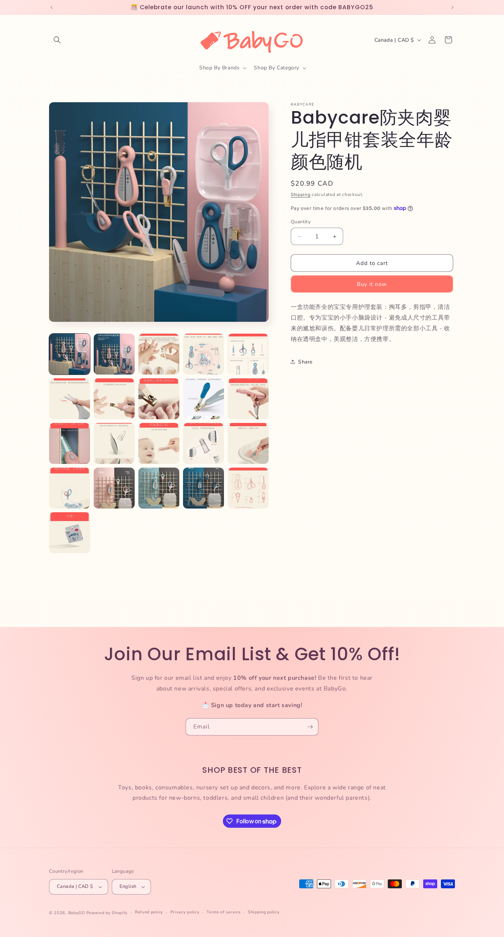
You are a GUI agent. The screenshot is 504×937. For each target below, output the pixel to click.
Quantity (301, 221)
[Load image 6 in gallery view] (69, 398)
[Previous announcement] (52, 7)
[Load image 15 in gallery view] (248, 443)
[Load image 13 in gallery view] (158, 443)
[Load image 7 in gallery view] (114, 398)
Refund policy (149, 912)
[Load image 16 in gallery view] (69, 488)
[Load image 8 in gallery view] (158, 398)
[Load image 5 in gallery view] (248, 354)
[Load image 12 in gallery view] (114, 443)
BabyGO (76, 913)
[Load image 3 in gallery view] (158, 354)
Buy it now (372, 284)
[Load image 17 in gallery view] (114, 488)
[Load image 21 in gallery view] (69, 532)
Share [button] (305, 361)
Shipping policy (264, 912)
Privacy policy (185, 912)
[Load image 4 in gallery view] (203, 354)
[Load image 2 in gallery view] (114, 354)
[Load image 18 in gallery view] (158, 488)
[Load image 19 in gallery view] (203, 488)
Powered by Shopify (107, 913)
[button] (57, 40)
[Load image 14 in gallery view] (203, 443)
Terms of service (224, 912)
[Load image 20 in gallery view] (248, 488)
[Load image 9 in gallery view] (203, 398)
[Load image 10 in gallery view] (248, 398)
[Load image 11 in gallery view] (69, 443)
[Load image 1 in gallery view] (69, 354)
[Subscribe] (310, 727)
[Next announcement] (452, 7)
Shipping (301, 194)
